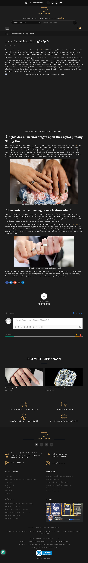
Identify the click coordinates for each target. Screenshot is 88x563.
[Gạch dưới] (21, 327)
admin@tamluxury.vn (59, 463)
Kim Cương (50, 527)
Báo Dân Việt (9, 485)
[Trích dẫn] (33, 327)
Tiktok (66, 531)
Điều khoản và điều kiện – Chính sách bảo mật (20, 479)
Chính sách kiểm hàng (53, 488)
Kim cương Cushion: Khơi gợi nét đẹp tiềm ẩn (58, 388)
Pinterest (31, 531)
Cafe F (7, 494)
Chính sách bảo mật (52, 491)
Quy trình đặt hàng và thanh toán (57, 482)
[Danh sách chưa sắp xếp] (30, 327)
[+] (45, 327)
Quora (78, 531)
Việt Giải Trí (9, 491)
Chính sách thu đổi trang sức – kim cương (59, 476)
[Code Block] (36, 327)
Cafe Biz (8, 488)
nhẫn (75, 145)
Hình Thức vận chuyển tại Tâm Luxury (58, 485)
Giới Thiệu (8, 476)
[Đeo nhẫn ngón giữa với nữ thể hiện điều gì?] (24, 377)
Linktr (41, 533)
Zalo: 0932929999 (17, 463)
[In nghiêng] (18, 327)
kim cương (75, 224)
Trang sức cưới (41, 527)
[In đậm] (15, 327)
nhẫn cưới (42, 50)
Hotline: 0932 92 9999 (59, 454)
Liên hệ (57, 527)
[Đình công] (24, 327)
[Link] (39, 327)
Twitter (17, 531)
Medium (48, 531)
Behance (60, 531)
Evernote (24, 531)
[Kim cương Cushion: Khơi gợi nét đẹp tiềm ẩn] (64, 377)
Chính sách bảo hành (53, 479)
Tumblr (54, 531)
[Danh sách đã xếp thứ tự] (27, 327)
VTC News (8, 482)
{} (42, 327)
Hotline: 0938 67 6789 (59, 456)
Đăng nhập (78, 313)
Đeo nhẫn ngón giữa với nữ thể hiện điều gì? (18, 388)
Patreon (46, 533)
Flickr (36, 531)
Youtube (42, 531)
